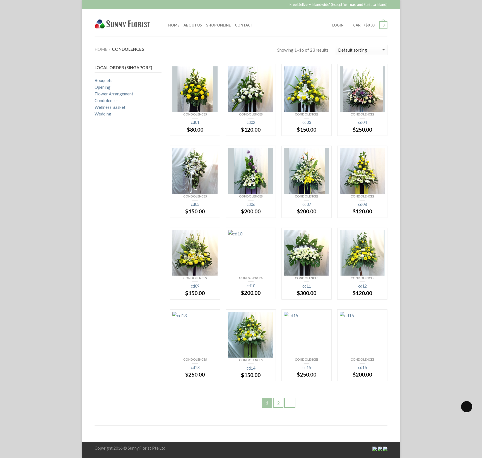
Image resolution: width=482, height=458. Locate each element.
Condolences (195, 114)
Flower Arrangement (114, 93)
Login (338, 25)
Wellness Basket (110, 107)
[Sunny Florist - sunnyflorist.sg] (127, 22)
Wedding (103, 113)
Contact (244, 25)
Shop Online (218, 25)
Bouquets (103, 80)
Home (173, 25)
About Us (193, 25)
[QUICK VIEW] (195, 89)
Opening (102, 87)
